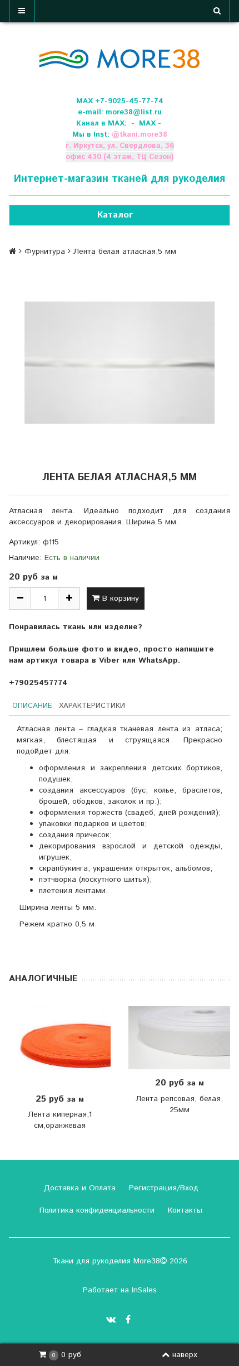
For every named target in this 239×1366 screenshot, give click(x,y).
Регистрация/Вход (162, 1188)
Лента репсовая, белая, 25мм (179, 1104)
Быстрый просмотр (66, 1045)
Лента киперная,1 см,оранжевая (60, 1120)
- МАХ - (146, 123)
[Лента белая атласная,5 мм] (119, 362)
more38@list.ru (134, 112)
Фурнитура (44, 251)
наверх (184, 1354)
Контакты (183, 1210)
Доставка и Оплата (78, 1188)
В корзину (119, 598)
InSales (144, 1290)
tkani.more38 (143, 134)
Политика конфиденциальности (96, 1210)
